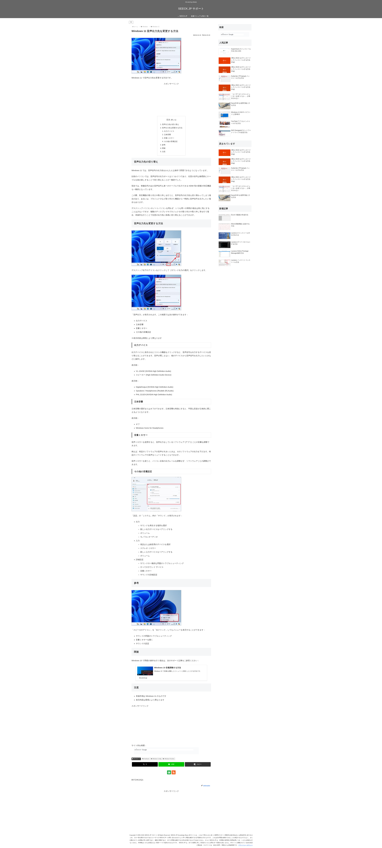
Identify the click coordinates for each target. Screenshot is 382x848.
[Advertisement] (171, 99)
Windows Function (169, 759)
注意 (163, 152)
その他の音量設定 (171, 141)
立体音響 (167, 135)
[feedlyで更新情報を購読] (169, 772)
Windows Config (156, 759)
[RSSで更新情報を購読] (174, 772)
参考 (163, 145)
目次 (168, 120)
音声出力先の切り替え (170, 124)
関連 (163, 148)
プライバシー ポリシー (245, 845)
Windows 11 (137, 759)
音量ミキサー (169, 138)
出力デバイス (169, 131)
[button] (198, 764)
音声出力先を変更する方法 (172, 128)
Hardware (146, 759)
